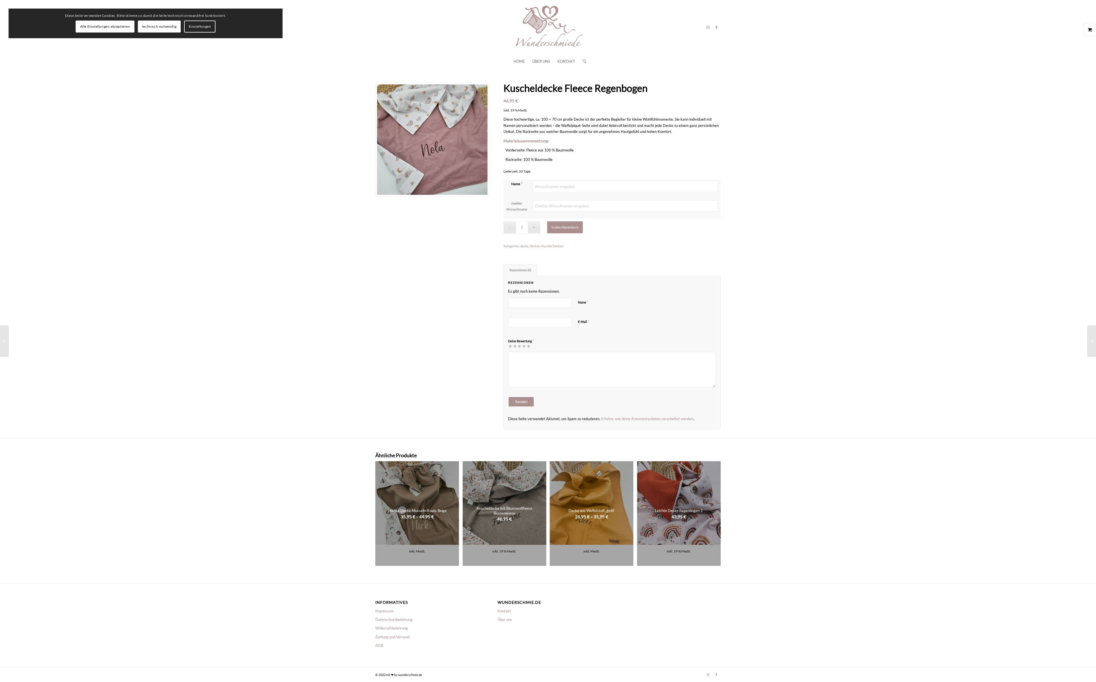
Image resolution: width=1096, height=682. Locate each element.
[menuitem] (519, 61)
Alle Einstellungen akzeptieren (105, 26)
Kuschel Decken (552, 246)
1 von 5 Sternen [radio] (510, 346)
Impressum (384, 611)
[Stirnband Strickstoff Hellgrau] (4, 341)
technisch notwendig (159, 26)
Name (515, 184)
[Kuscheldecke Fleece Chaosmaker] (1091, 341)
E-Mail (583, 321)
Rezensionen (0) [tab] (520, 270)
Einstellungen (200, 26)
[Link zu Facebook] (716, 27)
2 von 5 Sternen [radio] (512, 346)
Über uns (504, 619)
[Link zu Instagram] (708, 27)
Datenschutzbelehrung (393, 619)
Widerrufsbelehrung (391, 628)
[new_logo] (548, 27)
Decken (535, 246)
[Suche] (582, 61)
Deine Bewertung (521, 341)
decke (524, 246)
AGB (379, 645)
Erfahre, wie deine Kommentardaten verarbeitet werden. (647, 418)
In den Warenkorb (565, 227)
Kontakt (504, 611)
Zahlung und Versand (392, 637)
